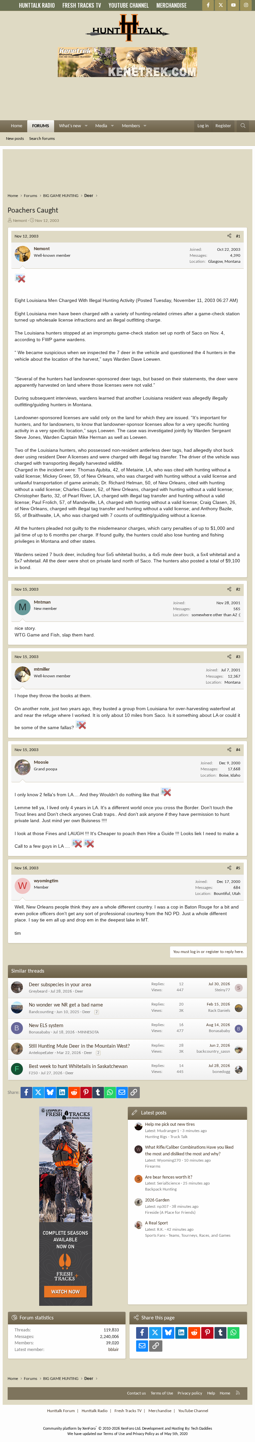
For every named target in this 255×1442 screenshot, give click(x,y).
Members (131, 126)
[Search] (243, 126)
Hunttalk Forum (61, 1411)
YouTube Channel (193, 1411)
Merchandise (159, 1411)
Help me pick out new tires (170, 1124)
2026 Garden (157, 1200)
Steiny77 (222, 990)
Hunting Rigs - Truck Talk (166, 1137)
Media (101, 126)
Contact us (136, 1393)
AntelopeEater (41, 1053)
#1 (238, 236)
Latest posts (153, 1113)
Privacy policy (190, 1393)
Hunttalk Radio (95, 1411)
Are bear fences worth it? (168, 1177)
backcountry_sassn (213, 1051)
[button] (86, 126)
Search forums (42, 139)
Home (16, 126)
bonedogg (221, 1072)
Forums (40, 126)
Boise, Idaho (229, 775)
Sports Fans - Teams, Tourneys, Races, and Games (187, 1235)
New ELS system (46, 1025)
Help (211, 1393)
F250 (33, 1073)
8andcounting (41, 1012)
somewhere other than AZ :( (216, 615)
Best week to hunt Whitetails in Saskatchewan (78, 1066)
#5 (238, 868)
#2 (238, 589)
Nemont (20, 221)
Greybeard (38, 991)
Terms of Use (162, 1393)
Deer (79, 991)
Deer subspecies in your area (60, 985)
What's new (70, 126)
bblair (113, 1349)
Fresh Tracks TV (128, 1411)
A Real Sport (156, 1223)
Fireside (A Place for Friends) (170, 1212)
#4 (238, 750)
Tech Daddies (201, 1429)
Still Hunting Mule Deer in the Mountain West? (79, 1046)
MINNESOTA (88, 1032)
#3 (238, 657)
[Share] (229, 236)
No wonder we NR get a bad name (66, 1005)
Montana (232, 682)
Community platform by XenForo (92, 1429)
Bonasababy (39, 1032)
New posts (15, 139)
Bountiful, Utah (227, 894)
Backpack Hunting (161, 1189)
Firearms (152, 1166)
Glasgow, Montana (224, 261)
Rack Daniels (219, 1011)
